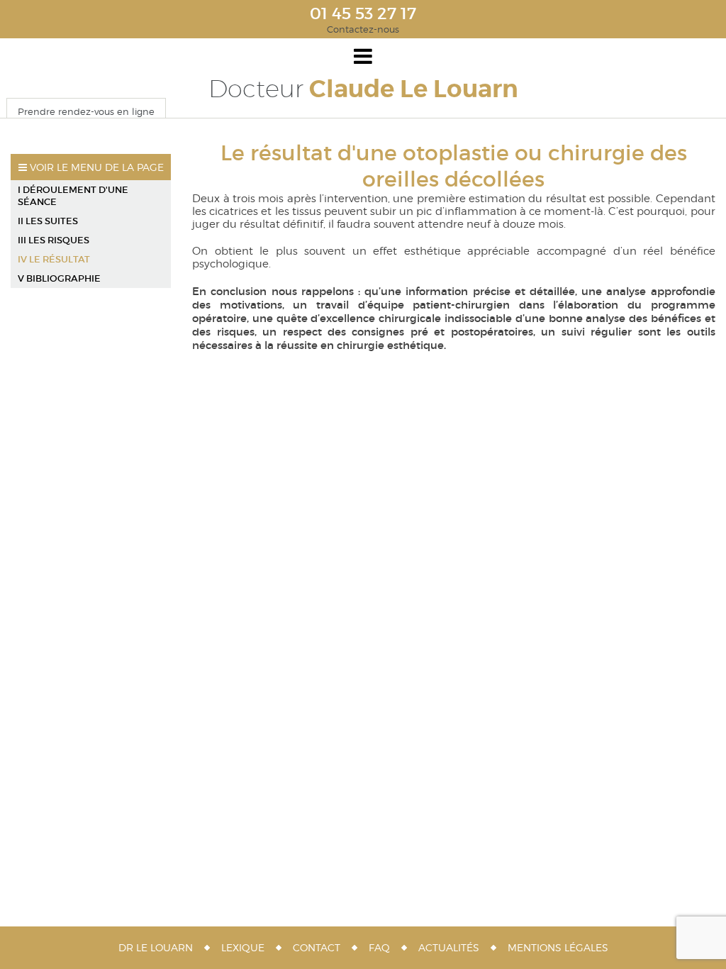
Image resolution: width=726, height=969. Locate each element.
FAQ (379, 947)
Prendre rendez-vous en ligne (86, 111)
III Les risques (53, 240)
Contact (316, 947)
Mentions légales (558, 947)
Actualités (448, 947)
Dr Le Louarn (155, 947)
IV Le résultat (54, 259)
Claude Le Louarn (363, 89)
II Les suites (48, 221)
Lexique (242, 947)
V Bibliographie (59, 278)
